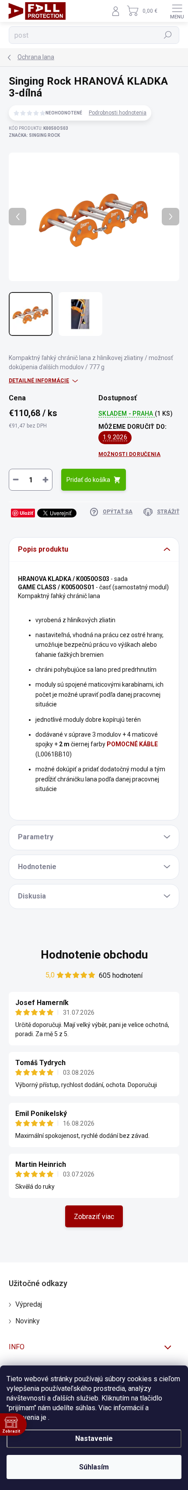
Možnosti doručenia (129, 454)
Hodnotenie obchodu (94, 954)
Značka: (34, 135)
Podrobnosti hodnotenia (117, 113)
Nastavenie (94, 1438)
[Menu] (177, 11)
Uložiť (26, 513)
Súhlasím (94, 1467)
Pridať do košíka (88, 479)
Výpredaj (28, 1304)
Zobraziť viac (94, 1216)
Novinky (27, 1321)
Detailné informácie (39, 381)
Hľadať (168, 35)
